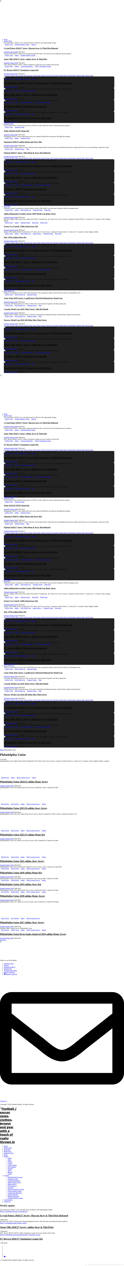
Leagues (6, 1175)
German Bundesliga (14, 1181)
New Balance (12, 1167)
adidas (10, 1158)
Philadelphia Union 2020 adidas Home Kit (21, 872)
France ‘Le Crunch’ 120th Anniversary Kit (21, 226)
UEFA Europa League (15, 1191)
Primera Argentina (13, 1196)
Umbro (10, 1163)
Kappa (10, 1174)
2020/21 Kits (80, 75)
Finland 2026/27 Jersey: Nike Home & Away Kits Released (27, 153)
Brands (6, 1156)
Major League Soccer (14, 1182)
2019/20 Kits (72, 75)
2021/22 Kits (89, 75)
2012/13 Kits (11, 75)
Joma (9, 1170)
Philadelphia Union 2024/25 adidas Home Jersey (24, 781)
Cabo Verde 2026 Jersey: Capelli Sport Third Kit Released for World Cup (33, 298)
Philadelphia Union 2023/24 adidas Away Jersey (23, 808)
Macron (10, 1172)
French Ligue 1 (12, 1186)
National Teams (8, 1153)
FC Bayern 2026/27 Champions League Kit (21, 70)
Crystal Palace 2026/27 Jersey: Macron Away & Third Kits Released (31, 48)
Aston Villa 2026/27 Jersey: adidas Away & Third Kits (25, 59)
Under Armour (12, 1165)
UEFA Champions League (16, 1189)
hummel (10, 1168)
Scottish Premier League (15, 1198)
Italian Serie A (12, 1184)
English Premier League (15, 1177)
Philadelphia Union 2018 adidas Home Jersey (22, 896)
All (5, 75)
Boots (5, 1155)
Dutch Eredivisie (13, 1194)
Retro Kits (7, 1149)
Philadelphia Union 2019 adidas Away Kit (20, 884)
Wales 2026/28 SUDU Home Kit (16, 131)
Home (2, 750)
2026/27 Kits (8, 1148)
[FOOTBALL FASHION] (57, 18)
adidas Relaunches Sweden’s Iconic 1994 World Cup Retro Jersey (30, 214)
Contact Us (7, 1201)
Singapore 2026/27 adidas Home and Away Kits (23, 142)
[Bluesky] (4, 1257)
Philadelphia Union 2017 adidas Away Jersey (22, 922)
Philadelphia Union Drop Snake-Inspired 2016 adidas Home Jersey (33, 934)
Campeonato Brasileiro (15, 1193)
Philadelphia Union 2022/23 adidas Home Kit (22, 834)
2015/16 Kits (37, 75)
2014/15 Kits (28, 75)
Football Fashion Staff (10, 52)
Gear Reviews (8, 1200)
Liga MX (10, 1187)
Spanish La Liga (13, 1179)
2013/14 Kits (19, 75)
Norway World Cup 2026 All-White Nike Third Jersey (25, 320)
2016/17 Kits (45, 75)
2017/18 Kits (54, 75)
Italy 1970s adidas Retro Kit (15, 237)
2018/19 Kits (63, 75)
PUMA (10, 1161)
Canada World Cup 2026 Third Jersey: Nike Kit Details (26, 309)
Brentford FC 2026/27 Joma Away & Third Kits (27, 118)
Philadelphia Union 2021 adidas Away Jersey (22, 861)
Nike (9, 1160)
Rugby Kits (7, 1151)
